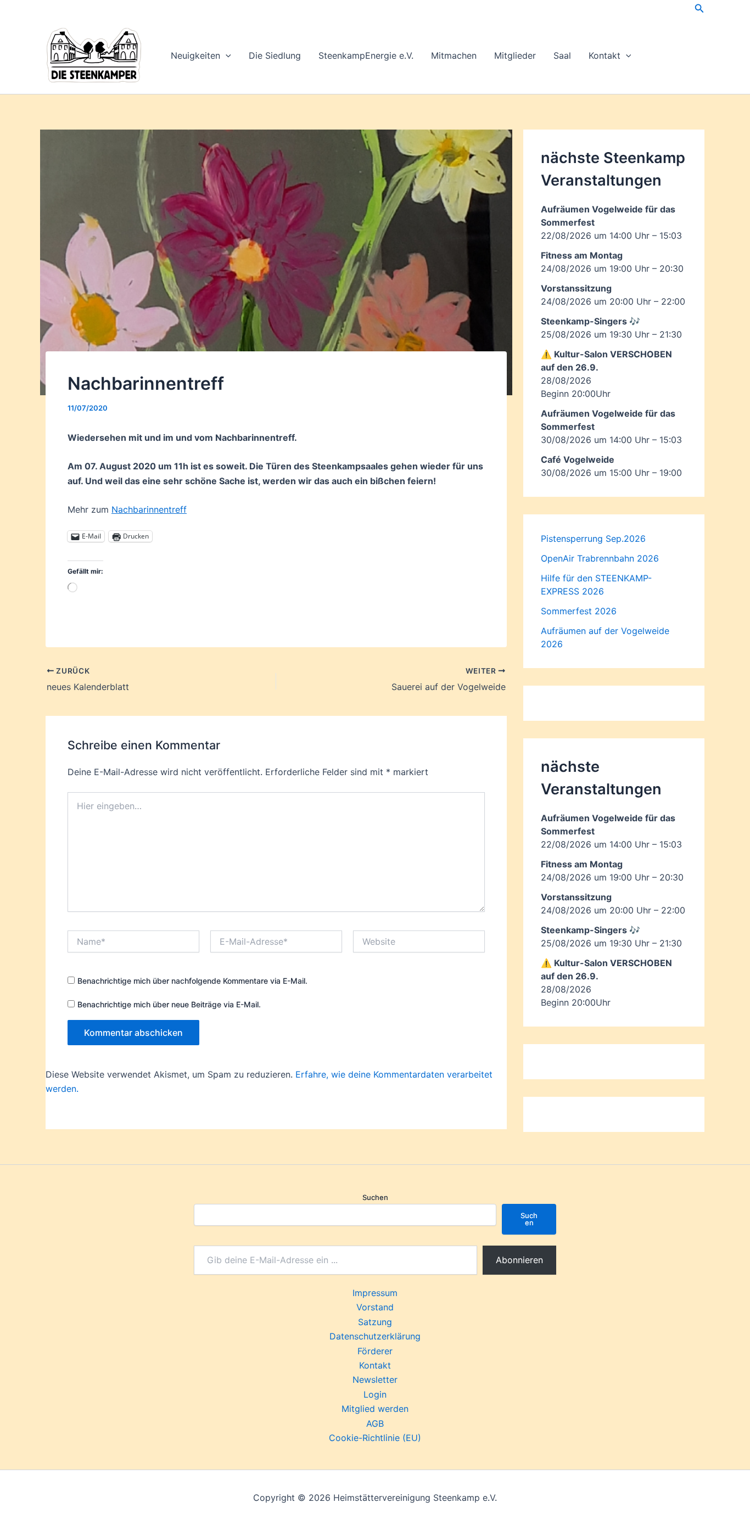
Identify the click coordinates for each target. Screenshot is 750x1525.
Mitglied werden (375, 1408)
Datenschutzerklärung (375, 1336)
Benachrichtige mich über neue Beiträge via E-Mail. (169, 1004)
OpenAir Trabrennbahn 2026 (600, 558)
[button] (699, 8)
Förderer (375, 1350)
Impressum (375, 1292)
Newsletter (375, 1379)
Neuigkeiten (195, 55)
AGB (375, 1423)
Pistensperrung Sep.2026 (593, 538)
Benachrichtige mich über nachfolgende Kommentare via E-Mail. (192, 980)
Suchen (375, 1197)
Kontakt (604, 55)
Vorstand (375, 1307)
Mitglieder (515, 55)
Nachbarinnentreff (149, 509)
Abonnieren (519, 1259)
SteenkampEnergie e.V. (365, 55)
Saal (562, 55)
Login (375, 1394)
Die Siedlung (275, 55)
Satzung (375, 1321)
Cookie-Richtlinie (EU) (375, 1437)
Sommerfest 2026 (579, 610)
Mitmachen (454, 55)
